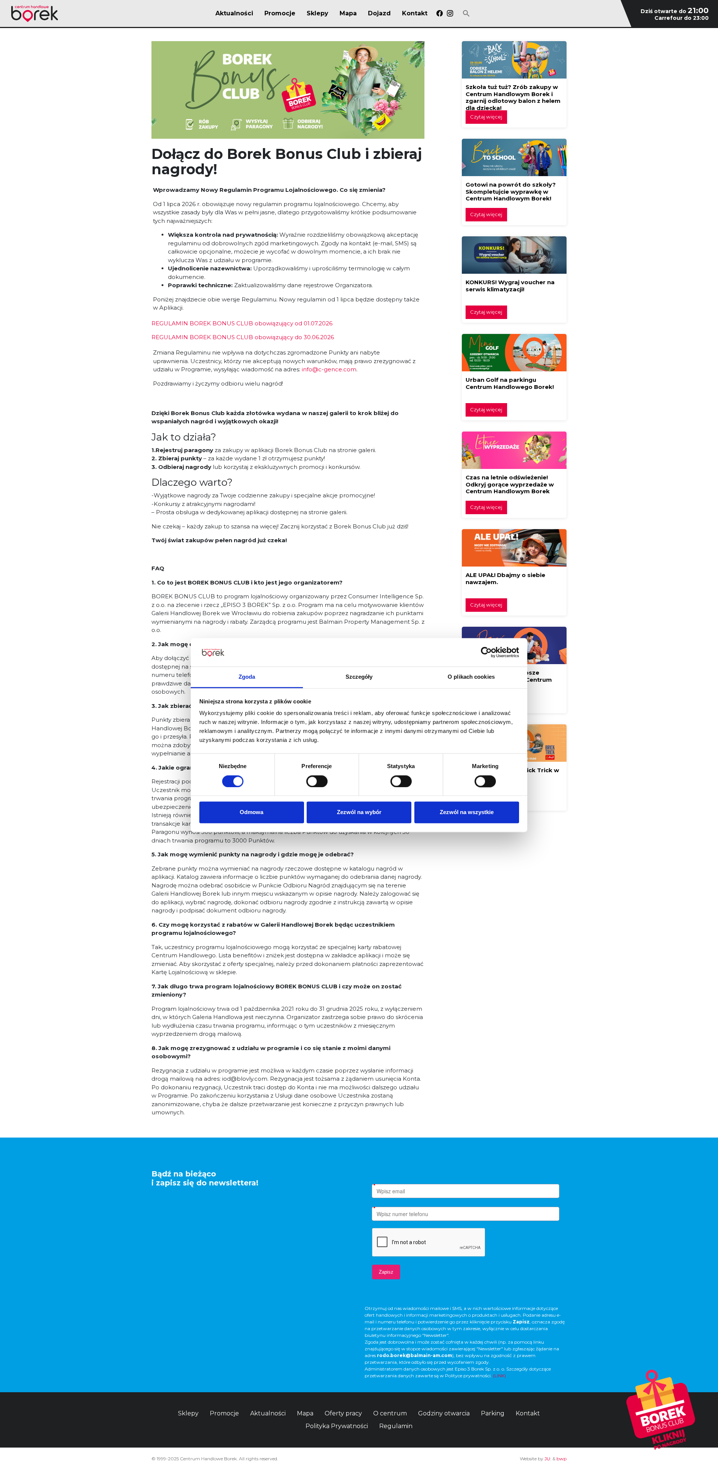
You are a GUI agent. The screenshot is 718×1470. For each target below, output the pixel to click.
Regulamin (395, 1426)
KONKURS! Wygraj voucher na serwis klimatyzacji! (510, 286)
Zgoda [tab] (247, 677)
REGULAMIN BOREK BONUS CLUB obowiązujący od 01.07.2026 (241, 323)
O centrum (390, 1413)
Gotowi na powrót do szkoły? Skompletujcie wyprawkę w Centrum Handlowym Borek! (511, 191)
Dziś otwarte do (675, 11)
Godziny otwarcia (444, 1413)
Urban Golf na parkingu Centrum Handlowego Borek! (510, 383)
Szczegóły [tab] (359, 677)
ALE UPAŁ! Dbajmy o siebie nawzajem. (505, 578)
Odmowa (251, 812)
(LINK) (499, 1375)
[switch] (317, 781)
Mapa (348, 13)
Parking (492, 1413)
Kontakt (414, 13)
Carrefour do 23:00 (681, 18)
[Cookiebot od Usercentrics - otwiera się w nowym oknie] (486, 652)
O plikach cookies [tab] (471, 677)
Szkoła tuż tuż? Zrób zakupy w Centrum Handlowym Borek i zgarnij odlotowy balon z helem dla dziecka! (513, 97)
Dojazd (379, 13)
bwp (561, 1458)
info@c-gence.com (329, 369)
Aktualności (234, 13)
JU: (547, 1458)
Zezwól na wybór (359, 812)
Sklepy (317, 13)
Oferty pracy (343, 1413)
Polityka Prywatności (337, 1426)
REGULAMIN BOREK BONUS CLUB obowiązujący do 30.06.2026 (242, 337)
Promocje (279, 13)
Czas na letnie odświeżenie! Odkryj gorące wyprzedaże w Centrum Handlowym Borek (510, 484)
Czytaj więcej (486, 117)
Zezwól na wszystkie (467, 812)
